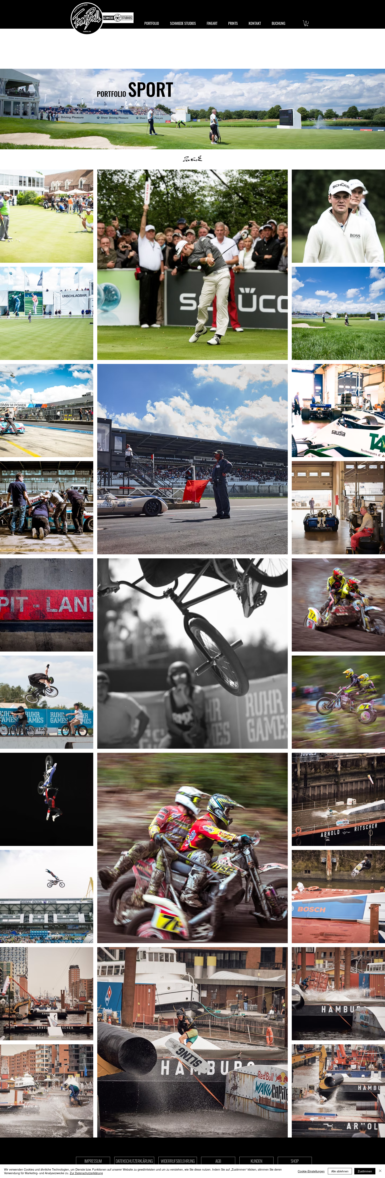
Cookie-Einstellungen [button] (311, 1171)
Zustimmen (365, 1171)
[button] (306, 23)
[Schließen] (380, 1171)
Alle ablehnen (340, 1171)
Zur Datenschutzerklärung (86, 1173)
